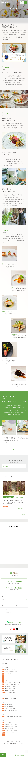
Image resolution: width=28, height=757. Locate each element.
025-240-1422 (18, 588)
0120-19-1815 (19, 581)
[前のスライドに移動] (2, 449)
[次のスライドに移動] (25, 449)
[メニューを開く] (25, 2)
